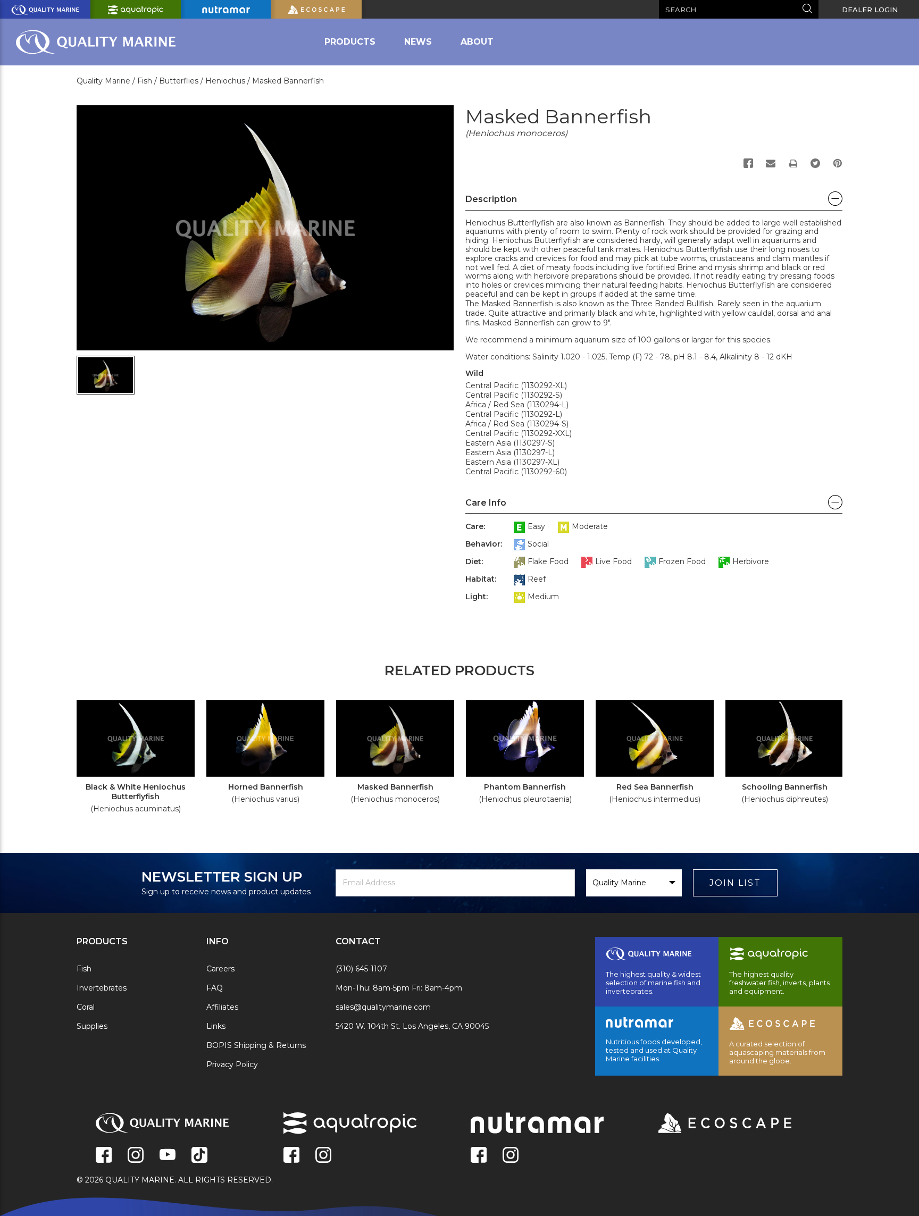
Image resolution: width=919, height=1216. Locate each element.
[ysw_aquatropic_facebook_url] (291, 1156)
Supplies (92, 1026)
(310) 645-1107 (361, 969)
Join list (735, 883)
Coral (86, 1007)
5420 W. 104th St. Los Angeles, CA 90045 (412, 1026)
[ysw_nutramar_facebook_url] (479, 1156)
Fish (84, 969)
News (418, 42)
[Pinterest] (837, 163)
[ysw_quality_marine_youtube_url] (168, 1156)
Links (215, 1026)
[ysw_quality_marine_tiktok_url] (199, 1156)
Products (349, 42)
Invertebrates (102, 988)
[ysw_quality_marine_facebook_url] (104, 1156)
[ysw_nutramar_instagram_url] (511, 1156)
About (477, 42)
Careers (220, 969)
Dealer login (870, 9)
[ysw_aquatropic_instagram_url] (323, 1156)
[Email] (770, 163)
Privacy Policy (232, 1064)
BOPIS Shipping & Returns (256, 1045)
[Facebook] (748, 163)
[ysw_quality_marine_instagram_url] (136, 1156)
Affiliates (222, 1007)
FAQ (214, 988)
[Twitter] (815, 163)
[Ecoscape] (711, 1124)
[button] (653, 202)
